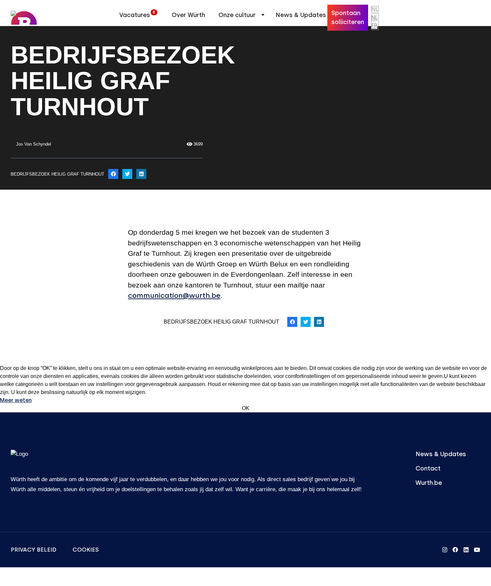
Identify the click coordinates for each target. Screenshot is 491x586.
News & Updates (301, 15)
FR (374, 25)
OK (246, 408)
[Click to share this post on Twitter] (127, 174)
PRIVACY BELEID (33, 549)
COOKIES (85, 549)
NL (374, 17)
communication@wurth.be (174, 295)
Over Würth (188, 15)
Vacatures (137, 14)
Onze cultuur (237, 15)
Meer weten (16, 400)
